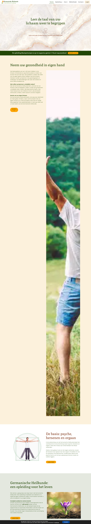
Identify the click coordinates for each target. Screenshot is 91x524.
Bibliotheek (73, 2)
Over (65, 2)
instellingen (56, 522)
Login (87, 2)
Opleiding (58, 2)
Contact (80, 2)
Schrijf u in (14, 109)
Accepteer (66, 522)
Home (52, 2)
